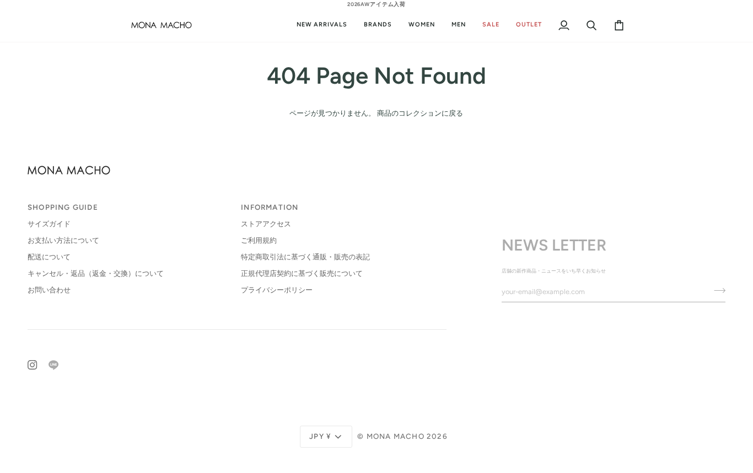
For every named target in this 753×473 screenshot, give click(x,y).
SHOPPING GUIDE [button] (63, 207)
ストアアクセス (266, 224)
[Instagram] (32, 365)
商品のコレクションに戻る (420, 113)
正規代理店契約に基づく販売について (302, 273)
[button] (421, 24)
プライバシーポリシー (277, 290)
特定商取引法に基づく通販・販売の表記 (305, 257)
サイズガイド (49, 224)
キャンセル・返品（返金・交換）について (96, 273)
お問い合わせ (49, 290)
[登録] (716, 290)
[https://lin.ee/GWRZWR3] (53, 365)
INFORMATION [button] (269, 207)
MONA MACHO (395, 436)
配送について (49, 257)
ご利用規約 (259, 240)
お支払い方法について (63, 240)
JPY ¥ (320, 436)
